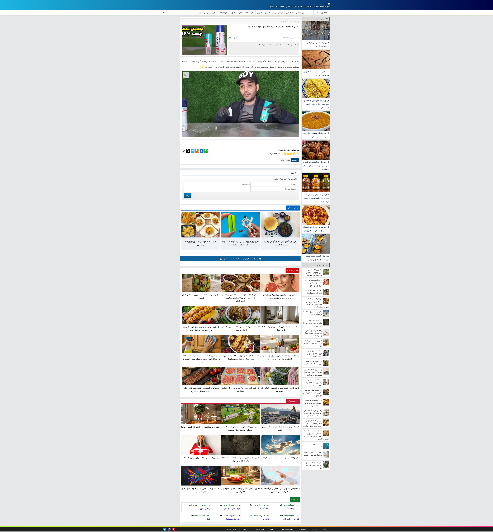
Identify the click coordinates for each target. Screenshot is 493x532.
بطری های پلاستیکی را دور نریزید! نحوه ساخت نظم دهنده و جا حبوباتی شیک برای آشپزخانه (316, 198)
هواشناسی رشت (232, 519)
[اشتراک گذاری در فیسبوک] (201, 151)
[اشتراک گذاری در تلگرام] (193, 151)
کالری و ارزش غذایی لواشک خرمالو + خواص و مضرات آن (240, 490)
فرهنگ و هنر (263, 508)
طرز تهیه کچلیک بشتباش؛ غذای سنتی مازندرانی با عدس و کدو (315, 135)
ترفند (282, 160)
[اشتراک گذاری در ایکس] (188, 151)
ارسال (187, 195)
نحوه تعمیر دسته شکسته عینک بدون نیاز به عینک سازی (316, 73)
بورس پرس (205, 508)
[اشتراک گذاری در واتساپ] (206, 151)
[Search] (164, 13)
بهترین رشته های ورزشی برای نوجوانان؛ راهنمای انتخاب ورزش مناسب (240, 428)
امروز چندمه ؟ (293, 508)
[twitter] (164, 529)
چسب (288, 160)
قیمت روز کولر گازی (290, 519)
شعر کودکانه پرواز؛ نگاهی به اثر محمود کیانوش (280, 457)
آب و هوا (245, 529)
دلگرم (207, 519)
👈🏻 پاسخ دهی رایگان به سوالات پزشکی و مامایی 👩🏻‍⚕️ (240, 258)
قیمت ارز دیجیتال (232, 508)
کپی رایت (273, 529)
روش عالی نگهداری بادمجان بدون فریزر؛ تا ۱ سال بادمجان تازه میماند (317, 258)
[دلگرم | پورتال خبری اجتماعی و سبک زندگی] (327, 4)
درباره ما (314, 529)
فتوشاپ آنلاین (231, 529)
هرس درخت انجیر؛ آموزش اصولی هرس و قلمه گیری (317, 44)
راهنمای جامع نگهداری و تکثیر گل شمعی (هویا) (201, 427)
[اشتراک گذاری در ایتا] (197, 151)
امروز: (328, 6)
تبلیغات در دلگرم (287, 529)
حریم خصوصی (259, 529)
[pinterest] (173, 529)
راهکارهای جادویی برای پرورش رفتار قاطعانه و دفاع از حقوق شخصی (280, 490)
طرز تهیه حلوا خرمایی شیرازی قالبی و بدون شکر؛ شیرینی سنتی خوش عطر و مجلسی (316, 166)
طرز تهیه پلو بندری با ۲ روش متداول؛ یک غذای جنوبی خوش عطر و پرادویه (316, 229)
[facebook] (169, 529)
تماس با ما (302, 529)
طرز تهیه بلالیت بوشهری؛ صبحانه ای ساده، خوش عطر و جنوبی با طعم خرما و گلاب (316, 104)
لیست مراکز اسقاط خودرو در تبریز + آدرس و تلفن (280, 428)
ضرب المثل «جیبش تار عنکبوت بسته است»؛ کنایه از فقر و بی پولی (240, 459)
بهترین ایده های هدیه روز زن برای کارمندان (201, 457)
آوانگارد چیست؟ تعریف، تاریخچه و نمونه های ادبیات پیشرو (200, 490)
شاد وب (265, 519)
